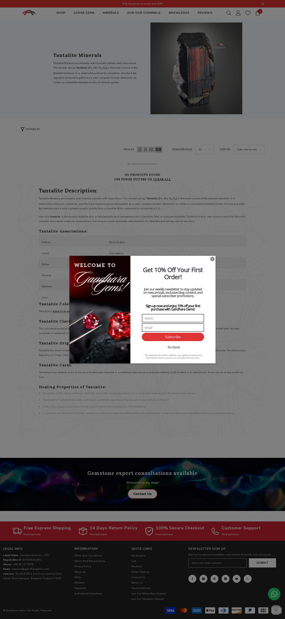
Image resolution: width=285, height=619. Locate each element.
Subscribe (173, 337)
